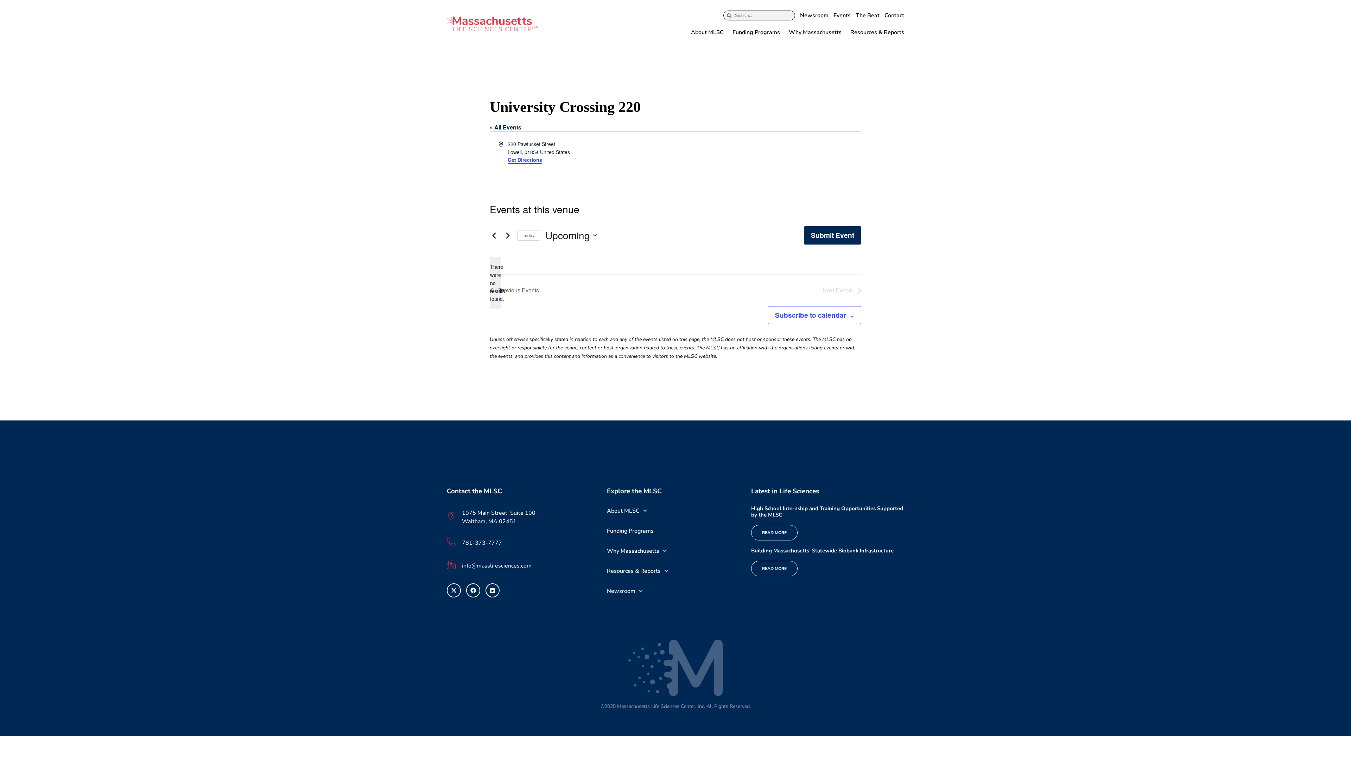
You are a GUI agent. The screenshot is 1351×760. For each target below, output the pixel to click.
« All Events (505, 127)
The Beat (868, 15)
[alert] (495, 282)
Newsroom (814, 15)
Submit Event (832, 235)
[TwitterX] (454, 590)
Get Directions (525, 159)
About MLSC (707, 32)
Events (842, 15)
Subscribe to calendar (810, 315)
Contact (894, 15)
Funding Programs (756, 32)
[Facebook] (473, 590)
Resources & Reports (877, 32)
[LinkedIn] (493, 590)
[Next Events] (507, 235)
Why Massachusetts (815, 32)
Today (528, 235)
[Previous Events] (494, 235)
